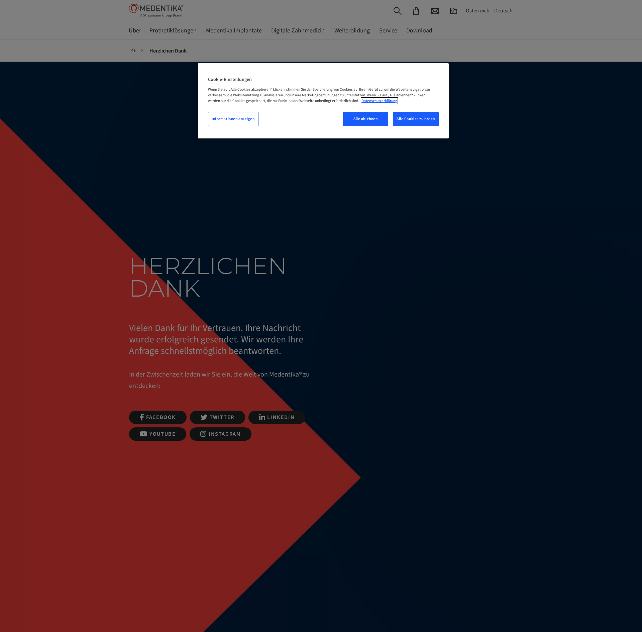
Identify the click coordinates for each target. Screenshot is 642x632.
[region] (323, 100)
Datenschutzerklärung (379, 101)
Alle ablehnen (365, 119)
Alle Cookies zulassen (416, 119)
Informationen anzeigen (233, 119)
